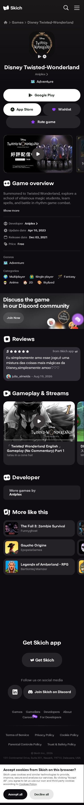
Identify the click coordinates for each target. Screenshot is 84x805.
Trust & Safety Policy (61, 744)
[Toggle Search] (66, 8)
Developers (52, 712)
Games (17, 22)
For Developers (50, 717)
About (67, 712)
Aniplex (40, 74)
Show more (11, 210)
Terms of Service (17, 735)
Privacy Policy (44, 735)
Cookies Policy (27, 784)
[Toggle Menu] (77, 8)
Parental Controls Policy (25, 744)
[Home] (12, 7)
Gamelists (33, 712)
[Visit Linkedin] (15, 692)
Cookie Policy (69, 735)
